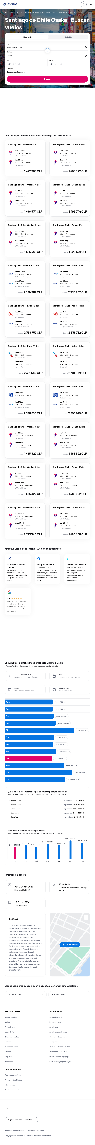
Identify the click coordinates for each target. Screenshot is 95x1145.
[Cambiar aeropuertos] (47, 50)
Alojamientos (10, 1027)
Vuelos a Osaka (50, 12)
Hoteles (8, 1042)
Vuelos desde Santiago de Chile (33, 12)
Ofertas (8, 1052)
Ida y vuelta (27, 37)
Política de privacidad (35, 1131)
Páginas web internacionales (20, 1120)
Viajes (7, 1022)
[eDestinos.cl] (6, 12)
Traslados (9, 1061)
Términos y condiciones (14, 1131)
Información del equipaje (59, 1057)
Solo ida (68, 37)
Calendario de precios (58, 1052)
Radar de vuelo (55, 1022)
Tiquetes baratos (12, 1037)
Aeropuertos (54, 1042)
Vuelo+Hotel (9, 1032)
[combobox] (45, 47)
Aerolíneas (53, 1027)
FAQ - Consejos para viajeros (60, 1061)
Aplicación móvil (55, 1017)
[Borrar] (85, 47)
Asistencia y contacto (14, 1090)
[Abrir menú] (91, 4)
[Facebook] (7, 1108)
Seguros (8, 1057)
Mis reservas (10, 1085)
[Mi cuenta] (84, 4)
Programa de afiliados (13, 1080)
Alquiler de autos (11, 1047)
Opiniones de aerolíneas (58, 1037)
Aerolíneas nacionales (58, 1032)
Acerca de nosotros (13, 1075)
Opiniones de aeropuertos (59, 1047)
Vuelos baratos (15, 12)
